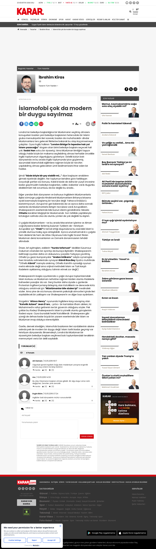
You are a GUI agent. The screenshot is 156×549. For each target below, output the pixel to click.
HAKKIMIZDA (45, 482)
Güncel (24, 19)
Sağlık (67, 509)
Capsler (65, 520)
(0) (45, 370)
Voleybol (69, 505)
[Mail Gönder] (41, 124)
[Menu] (127, 19)
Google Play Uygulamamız (103, 533)
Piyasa (55, 501)
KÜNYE (61, 482)
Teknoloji (45, 512)
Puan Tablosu (138, 500)
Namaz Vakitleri (139, 497)
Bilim (90, 512)
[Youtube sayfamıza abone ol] (26, 488)
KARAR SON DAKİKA (26, 502)
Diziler (52, 509)
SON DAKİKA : (23, 25)
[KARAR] (30, 11)
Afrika (85, 497)
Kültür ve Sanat (91, 520)
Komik (80, 516)
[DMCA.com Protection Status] (26, 511)
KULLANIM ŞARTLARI (86, 482)
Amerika (64, 497)
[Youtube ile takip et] (127, 2)
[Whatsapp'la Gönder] (36, 124)
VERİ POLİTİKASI (117, 482)
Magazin (60, 509)
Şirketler (100, 501)
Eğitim (87, 493)
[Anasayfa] (18, 19)
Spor (61, 19)
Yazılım (84, 512)
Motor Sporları (89, 505)
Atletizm (78, 505)
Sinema (72, 516)
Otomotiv (70, 501)
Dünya (44, 19)
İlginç (86, 516)
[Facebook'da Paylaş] (21, 124)
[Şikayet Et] (92, 370)
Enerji (78, 501)
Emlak (62, 501)
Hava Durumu (138, 494)
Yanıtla (37, 370)
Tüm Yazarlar (43, 68)
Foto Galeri (46, 520)
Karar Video (78, 19)
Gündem (60, 516)
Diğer (99, 505)
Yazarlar (34, 19)
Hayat (68, 19)
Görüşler (90, 19)
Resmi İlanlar (103, 19)
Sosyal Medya (74, 512)
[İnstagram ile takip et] (130, 2)
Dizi (66, 516)
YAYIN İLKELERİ (71, 482)
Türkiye (73, 493)
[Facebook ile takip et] (134, 2)
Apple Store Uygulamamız (134, 533)
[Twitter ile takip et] (137, 2)
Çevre (81, 493)
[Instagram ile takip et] (33, 488)
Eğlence (87, 509)
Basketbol (59, 505)
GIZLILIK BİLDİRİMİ (103, 482)
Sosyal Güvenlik (89, 501)
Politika (54, 493)
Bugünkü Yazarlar (26, 68)
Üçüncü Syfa (63, 493)
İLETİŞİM (54, 482)
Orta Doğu (55, 497)
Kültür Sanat (118, 19)
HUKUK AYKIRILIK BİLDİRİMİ (136, 482)
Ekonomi (53, 19)
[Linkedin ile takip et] (30, 488)
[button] (73, 124)
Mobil (55, 512)
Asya (79, 497)
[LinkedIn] (31, 124)
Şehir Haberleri (138, 504)
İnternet (62, 512)
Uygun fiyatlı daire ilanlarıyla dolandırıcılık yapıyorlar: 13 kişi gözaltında (59, 25)
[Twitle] (26, 124)
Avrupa (73, 497)
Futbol (51, 505)
